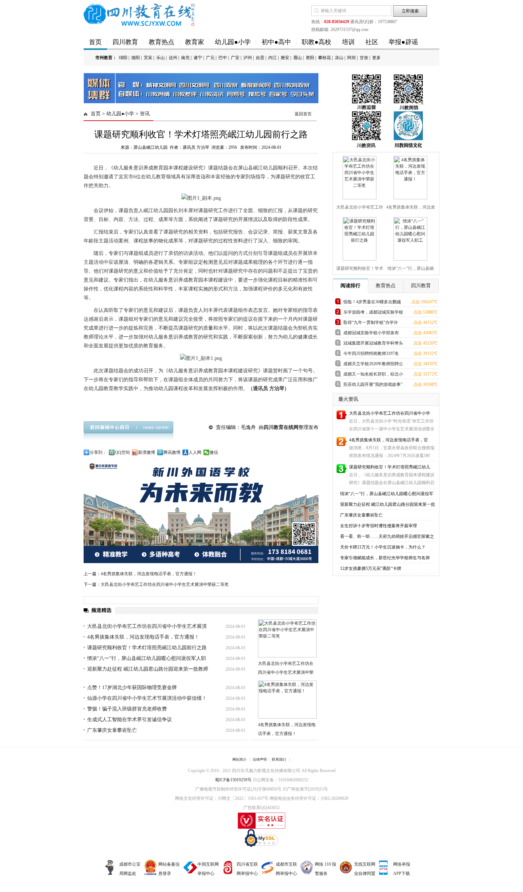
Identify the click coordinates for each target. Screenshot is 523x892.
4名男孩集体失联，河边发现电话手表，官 (388, 439)
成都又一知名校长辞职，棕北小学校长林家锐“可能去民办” (373, 375)
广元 (210, 57)
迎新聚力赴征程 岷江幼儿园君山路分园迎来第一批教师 (147, 669)
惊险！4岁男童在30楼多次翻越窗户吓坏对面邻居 (372, 303)
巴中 (222, 57)
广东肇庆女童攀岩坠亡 (112, 730)
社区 (371, 42)
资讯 (145, 113)
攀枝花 (324, 57)
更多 (376, 57)
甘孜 (364, 57)
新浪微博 (146, 452)
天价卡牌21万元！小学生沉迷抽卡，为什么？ (382, 547)
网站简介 (239, 759)
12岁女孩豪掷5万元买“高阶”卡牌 (370, 568)
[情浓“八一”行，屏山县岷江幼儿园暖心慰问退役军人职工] (409, 237)
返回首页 (303, 113)
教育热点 (161, 42)
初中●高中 (276, 42)
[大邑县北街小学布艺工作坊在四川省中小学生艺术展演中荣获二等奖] (358, 176)
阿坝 (351, 57)
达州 (173, 57)
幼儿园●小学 (233, 42)
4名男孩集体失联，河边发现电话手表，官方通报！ (149, 573)
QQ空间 (122, 452)
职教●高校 (316, 42)
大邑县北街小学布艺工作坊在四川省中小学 (389, 413)
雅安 (285, 57)
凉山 (339, 57)
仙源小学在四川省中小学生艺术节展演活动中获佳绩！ (147, 698)
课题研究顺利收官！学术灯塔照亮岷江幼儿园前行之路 (147, 647)
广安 (235, 57)
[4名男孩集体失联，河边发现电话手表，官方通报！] (409, 176)
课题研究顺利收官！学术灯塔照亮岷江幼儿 (389, 467)
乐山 (160, 57)
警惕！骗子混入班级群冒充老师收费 (127, 709)
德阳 (135, 57)
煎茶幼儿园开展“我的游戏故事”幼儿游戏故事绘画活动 (372, 385)
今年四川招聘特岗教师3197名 (371, 353)
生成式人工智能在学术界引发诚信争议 (129, 719)
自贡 (260, 57)
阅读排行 (350, 285)
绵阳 (123, 57)
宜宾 (148, 57)
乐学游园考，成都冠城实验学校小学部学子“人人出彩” (373, 313)
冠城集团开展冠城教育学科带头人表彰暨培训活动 (373, 344)
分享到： (98, 452)
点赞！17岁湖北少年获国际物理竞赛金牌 (132, 687)
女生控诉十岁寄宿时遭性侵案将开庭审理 (378, 525)
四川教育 (125, 42)
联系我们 (279, 759)
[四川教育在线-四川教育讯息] (140, 14)
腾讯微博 (171, 452)
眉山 (297, 57)
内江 (272, 57)
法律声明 (260, 759)
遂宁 (198, 57)
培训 (348, 42)
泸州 (247, 57)
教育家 (194, 42)
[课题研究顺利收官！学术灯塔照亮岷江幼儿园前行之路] (358, 237)
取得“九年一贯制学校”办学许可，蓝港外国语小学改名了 (370, 323)
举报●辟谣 (403, 42)
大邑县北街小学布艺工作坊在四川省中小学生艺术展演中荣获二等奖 (165, 584)
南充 (185, 57)
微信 (214, 452)
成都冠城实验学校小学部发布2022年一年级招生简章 (371, 334)
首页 (95, 42)
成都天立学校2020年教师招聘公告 (373, 365)
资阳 (310, 57)
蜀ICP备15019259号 (233, 779)
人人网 (195, 452)
